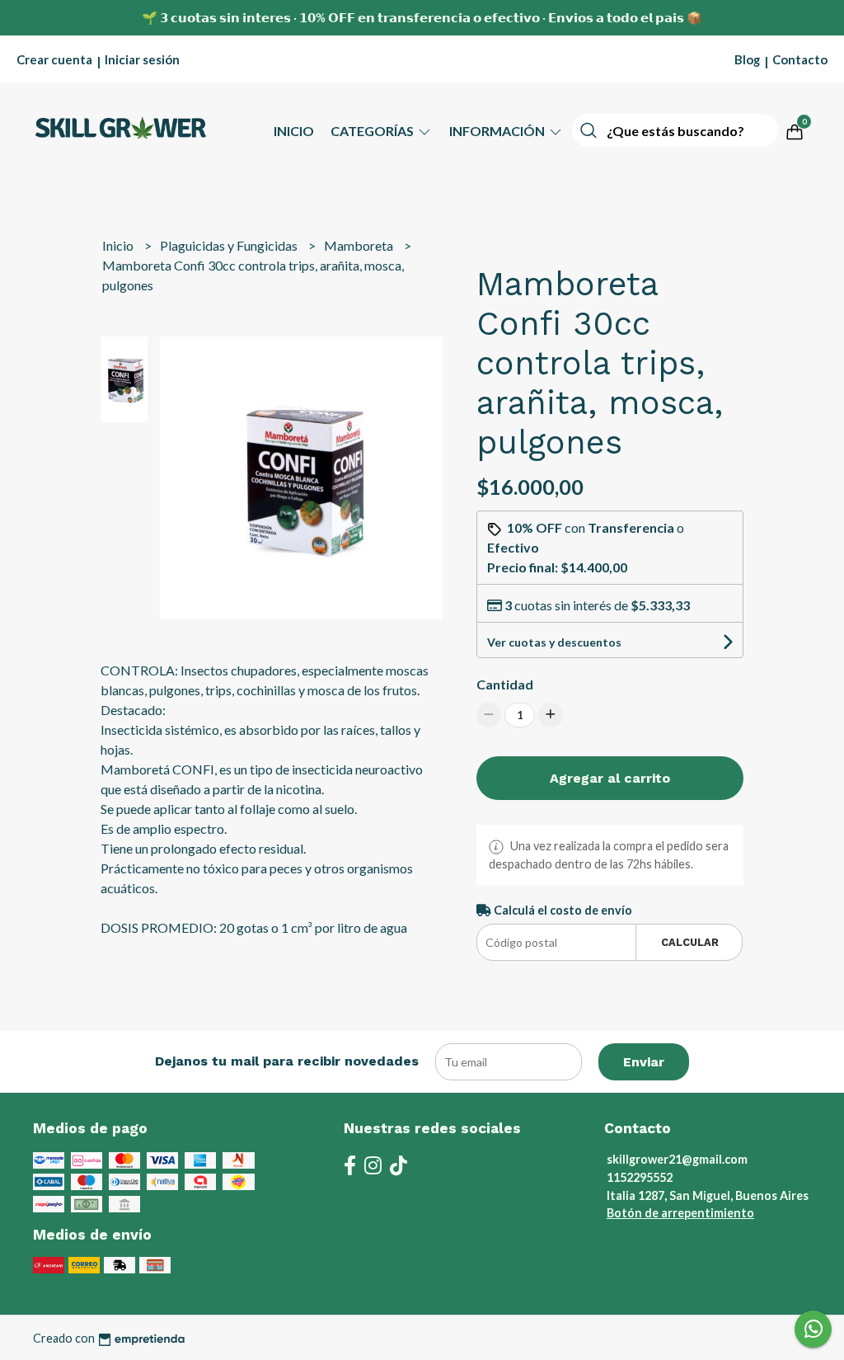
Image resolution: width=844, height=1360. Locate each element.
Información (498, 131)
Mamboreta (360, 245)
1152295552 (640, 1177)
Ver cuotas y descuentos (554, 642)
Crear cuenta (54, 59)
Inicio (294, 131)
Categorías (373, 131)
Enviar (643, 1062)
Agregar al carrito (610, 778)
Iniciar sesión (142, 59)
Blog (747, 59)
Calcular (690, 942)
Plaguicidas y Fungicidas (230, 245)
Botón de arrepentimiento (680, 1213)
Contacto (800, 59)
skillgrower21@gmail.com (677, 1159)
